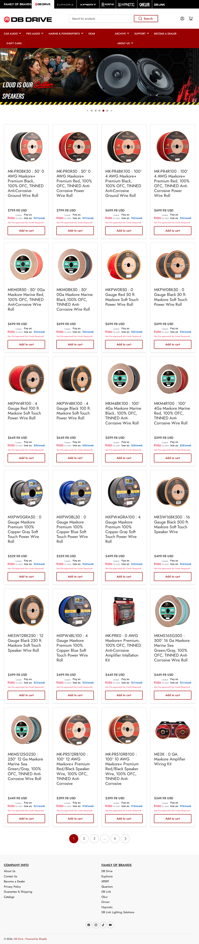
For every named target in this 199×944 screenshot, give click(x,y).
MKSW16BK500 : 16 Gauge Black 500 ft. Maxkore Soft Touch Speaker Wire (172, 524)
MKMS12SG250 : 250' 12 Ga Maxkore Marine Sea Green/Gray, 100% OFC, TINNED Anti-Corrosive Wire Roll (25, 766)
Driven (105, 902)
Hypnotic (107, 907)
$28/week (136, 445)
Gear (91, 33)
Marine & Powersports (64, 33)
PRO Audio (33, 33)
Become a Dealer (165, 33)
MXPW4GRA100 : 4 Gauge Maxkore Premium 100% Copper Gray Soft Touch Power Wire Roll (123, 529)
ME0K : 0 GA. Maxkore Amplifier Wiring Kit (169, 759)
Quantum (107, 887)
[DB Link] (160, 4)
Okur (104, 897)
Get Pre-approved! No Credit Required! (26, 222)
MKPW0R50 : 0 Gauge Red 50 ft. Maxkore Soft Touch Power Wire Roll (122, 297)
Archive (120, 33)
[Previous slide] (88, 111)
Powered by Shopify (36, 939)
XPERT (105, 881)
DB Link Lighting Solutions (117, 912)
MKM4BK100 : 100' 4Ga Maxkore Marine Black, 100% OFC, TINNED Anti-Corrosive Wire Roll (123, 413)
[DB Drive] (43, 4)
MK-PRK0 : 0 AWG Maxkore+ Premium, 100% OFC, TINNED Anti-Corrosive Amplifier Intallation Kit (123, 648)
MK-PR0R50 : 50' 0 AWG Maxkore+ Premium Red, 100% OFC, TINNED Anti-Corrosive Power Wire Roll (74, 183)
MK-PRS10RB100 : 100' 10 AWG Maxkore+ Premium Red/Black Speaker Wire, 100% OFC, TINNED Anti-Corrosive (122, 768)
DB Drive (107, 871)
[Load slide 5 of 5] (107, 111)
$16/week (185, 806)
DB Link (106, 892)
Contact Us (10, 876)
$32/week (136, 218)
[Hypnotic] (126, 4)
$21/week (136, 682)
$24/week (39, 564)
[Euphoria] (65, 4)
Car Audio (11, 33)
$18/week (88, 806)
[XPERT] (88, 4)
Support (140, 33)
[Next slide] (111, 111)
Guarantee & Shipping (18, 892)
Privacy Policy (12, 887)
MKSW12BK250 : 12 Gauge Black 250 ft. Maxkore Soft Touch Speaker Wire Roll (25, 643)
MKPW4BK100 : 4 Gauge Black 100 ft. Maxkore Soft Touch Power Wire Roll (74, 411)
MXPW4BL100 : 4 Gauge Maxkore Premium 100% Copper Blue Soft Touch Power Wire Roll (72, 648)
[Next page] (125, 839)
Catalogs (9, 897)
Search (148, 18)
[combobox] (114, 19)
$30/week (39, 445)
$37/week (39, 218)
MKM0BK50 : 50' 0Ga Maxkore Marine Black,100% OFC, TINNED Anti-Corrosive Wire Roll (75, 299)
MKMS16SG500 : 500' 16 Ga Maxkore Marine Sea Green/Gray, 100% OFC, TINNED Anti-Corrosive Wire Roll (172, 648)
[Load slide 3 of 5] (99, 111)
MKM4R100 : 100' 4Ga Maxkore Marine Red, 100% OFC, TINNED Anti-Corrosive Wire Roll (172, 413)
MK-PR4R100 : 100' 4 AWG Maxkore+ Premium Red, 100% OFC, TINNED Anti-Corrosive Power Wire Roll (171, 183)
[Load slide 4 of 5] (103, 111)
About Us (123, 43)
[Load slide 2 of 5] (96, 111)
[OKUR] (144, 4)
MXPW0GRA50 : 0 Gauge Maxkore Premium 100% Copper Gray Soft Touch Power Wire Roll (24, 529)
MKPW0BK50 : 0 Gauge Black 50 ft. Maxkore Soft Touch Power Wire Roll (170, 297)
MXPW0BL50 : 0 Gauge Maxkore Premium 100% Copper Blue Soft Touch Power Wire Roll (72, 529)
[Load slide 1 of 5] (92, 111)
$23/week (136, 564)
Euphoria (107, 876)
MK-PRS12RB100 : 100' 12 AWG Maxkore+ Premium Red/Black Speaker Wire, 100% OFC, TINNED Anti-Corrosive (73, 768)
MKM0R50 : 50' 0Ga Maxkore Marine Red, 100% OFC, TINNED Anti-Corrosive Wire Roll (26, 299)
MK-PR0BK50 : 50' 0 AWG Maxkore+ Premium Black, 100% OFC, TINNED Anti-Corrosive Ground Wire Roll (26, 183)
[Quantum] (107, 4)
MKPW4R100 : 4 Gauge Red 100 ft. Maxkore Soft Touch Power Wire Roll (24, 411)
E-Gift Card (14, 43)
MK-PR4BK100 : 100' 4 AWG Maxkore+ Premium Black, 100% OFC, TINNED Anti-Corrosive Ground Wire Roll (123, 183)
